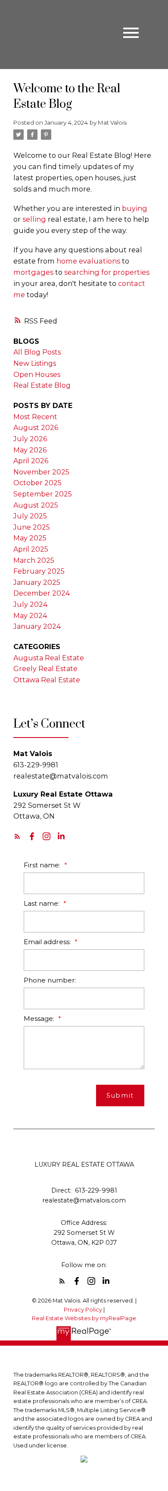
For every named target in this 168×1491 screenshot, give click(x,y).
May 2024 (30, 616)
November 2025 (41, 472)
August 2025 (35, 505)
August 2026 (35, 428)
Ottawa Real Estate (46, 680)
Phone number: (50, 980)
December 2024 (41, 593)
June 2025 (31, 527)
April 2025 (30, 549)
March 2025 (33, 560)
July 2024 (30, 604)
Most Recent (35, 417)
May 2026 (30, 450)
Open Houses (36, 374)
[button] (17, 836)
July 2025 (30, 516)
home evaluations (88, 261)
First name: (43, 865)
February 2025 (39, 571)
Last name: (42, 903)
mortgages (33, 272)
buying (134, 208)
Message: (40, 1018)
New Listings (34, 363)
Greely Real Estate (45, 669)
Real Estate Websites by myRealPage (84, 1318)
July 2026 (30, 439)
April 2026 (30, 461)
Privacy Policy (83, 1309)
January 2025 (36, 582)
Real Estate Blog (42, 385)
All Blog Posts (37, 352)
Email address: (48, 942)
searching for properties (106, 272)
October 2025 (37, 483)
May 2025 (30, 538)
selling (34, 219)
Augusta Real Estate (48, 658)
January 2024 (37, 626)
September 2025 (42, 494)
